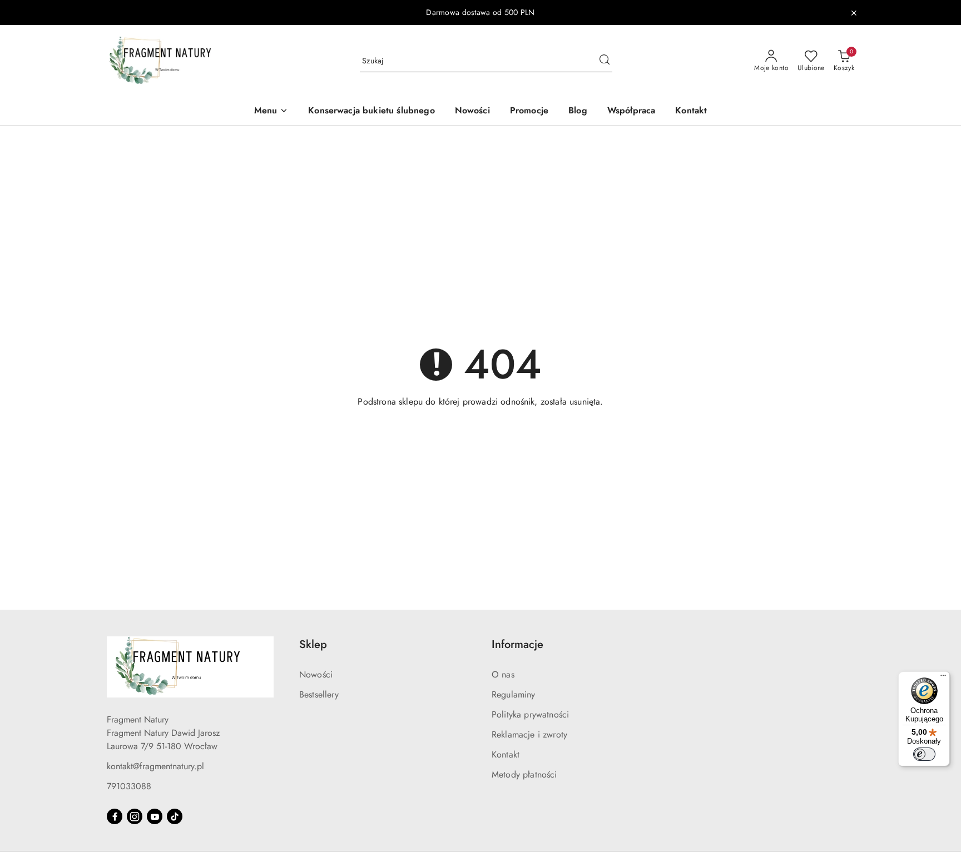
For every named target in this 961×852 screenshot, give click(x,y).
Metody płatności (524, 774)
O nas (503, 674)
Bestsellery (319, 694)
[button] (271, 111)
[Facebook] (114, 816)
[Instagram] (134, 816)
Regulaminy (514, 694)
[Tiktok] (174, 816)
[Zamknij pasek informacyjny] (854, 13)
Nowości (316, 674)
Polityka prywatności (530, 714)
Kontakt (505, 754)
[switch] (924, 754)
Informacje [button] (517, 644)
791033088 (129, 786)
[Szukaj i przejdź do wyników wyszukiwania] (604, 61)
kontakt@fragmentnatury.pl (155, 766)
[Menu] (943, 678)
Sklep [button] (313, 644)
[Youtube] (154, 816)
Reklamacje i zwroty (529, 734)
